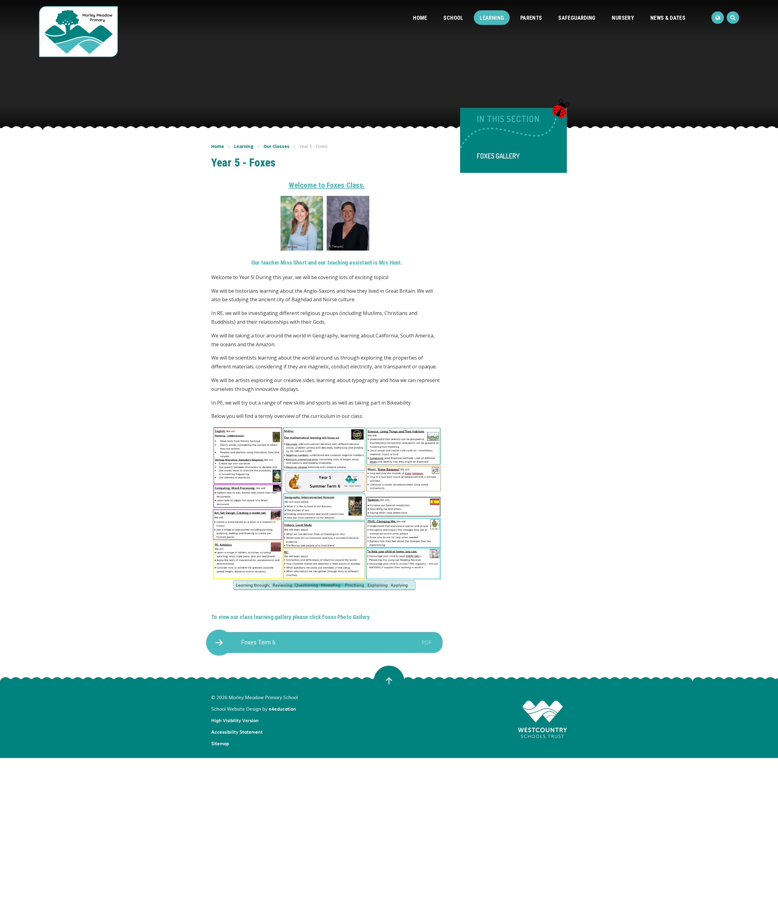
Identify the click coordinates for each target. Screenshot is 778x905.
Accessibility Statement (237, 732)
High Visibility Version (235, 720)
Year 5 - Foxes (313, 146)
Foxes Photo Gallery (346, 617)
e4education (282, 708)
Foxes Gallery (498, 156)
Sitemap (220, 743)
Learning (243, 146)
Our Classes (276, 146)
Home (217, 146)
